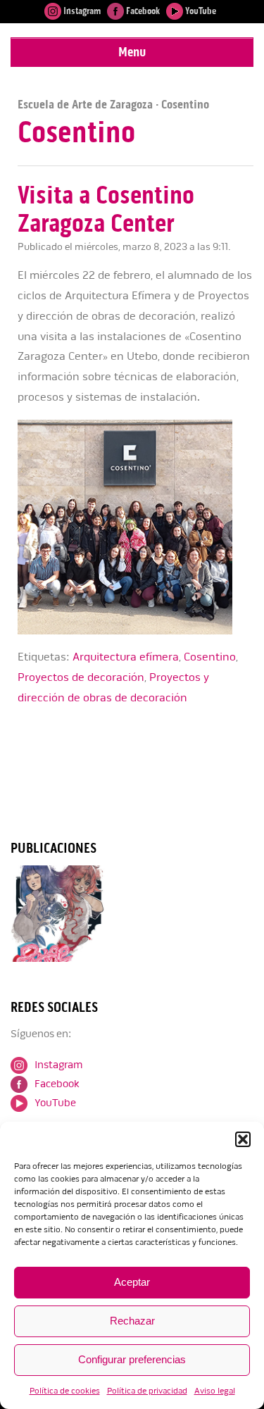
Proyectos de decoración (81, 677)
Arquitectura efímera (126, 657)
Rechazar (132, 1321)
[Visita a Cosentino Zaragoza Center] (135, 631)
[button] (243, 1139)
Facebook (142, 11)
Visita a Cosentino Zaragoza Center (106, 209)
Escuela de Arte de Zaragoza (85, 104)
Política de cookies (65, 1391)
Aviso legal (214, 1391)
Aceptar (132, 1282)
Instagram (81, 11)
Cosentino (210, 657)
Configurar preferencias (132, 1359)
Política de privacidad (147, 1391)
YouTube (199, 11)
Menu (132, 52)
